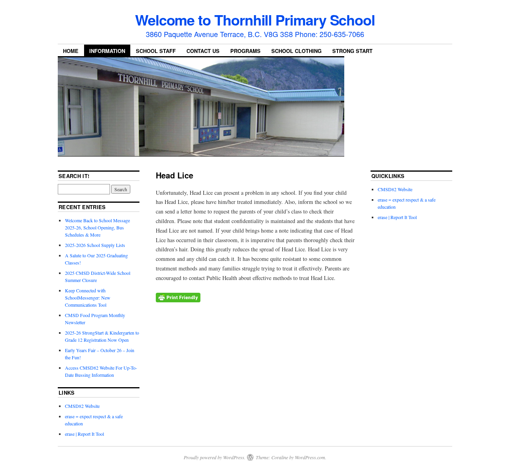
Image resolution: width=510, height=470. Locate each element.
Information (107, 51)
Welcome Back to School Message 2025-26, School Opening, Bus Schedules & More (97, 227)
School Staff (156, 51)
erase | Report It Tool (84, 434)
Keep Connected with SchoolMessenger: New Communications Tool (87, 297)
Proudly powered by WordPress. (214, 457)
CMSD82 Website (82, 406)
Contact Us (203, 51)
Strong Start (352, 51)
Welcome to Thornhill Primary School (255, 19)
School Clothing (296, 51)
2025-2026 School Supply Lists (95, 245)
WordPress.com (310, 457)
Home (70, 51)
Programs (245, 51)
